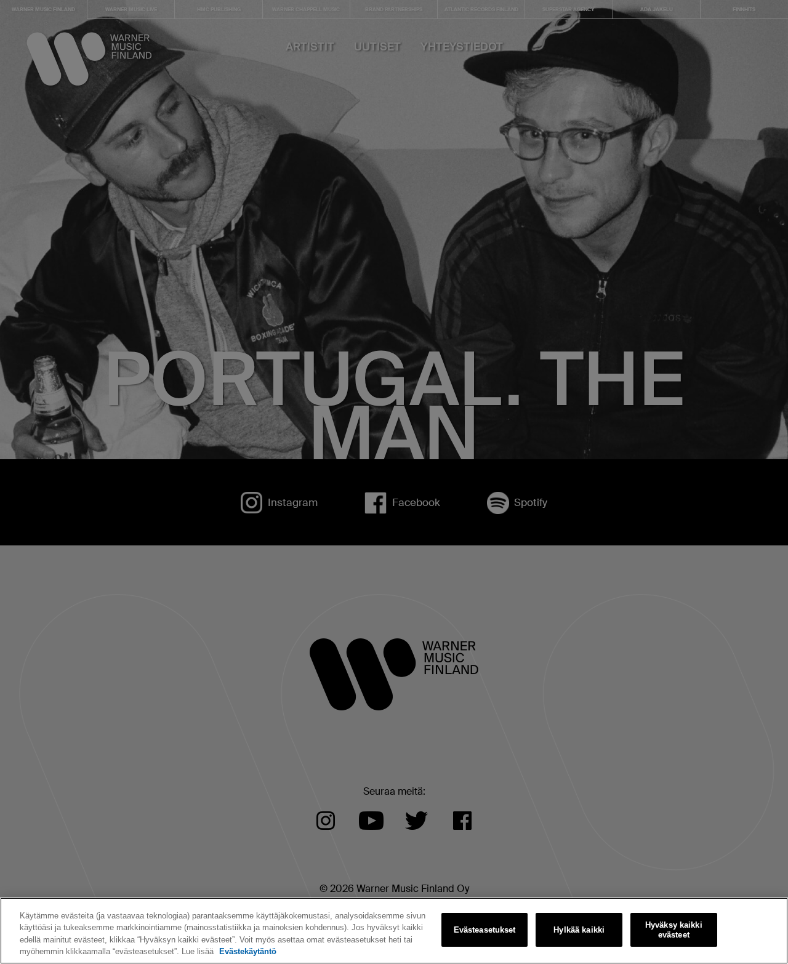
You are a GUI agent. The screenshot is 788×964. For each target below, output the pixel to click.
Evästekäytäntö (247, 951)
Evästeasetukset (485, 929)
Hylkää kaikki (579, 929)
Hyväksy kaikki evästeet (673, 929)
